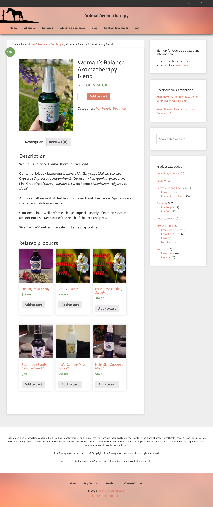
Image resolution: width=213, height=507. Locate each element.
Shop (188, 3)
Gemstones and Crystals (171, 188)
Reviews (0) (58, 142)
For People (57, 44)
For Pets (166, 211)
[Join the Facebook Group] (94, 496)
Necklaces (167, 242)
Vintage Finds (164, 226)
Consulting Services (168, 173)
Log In (138, 28)
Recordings (167, 253)
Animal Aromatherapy (106, 15)
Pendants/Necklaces (173, 196)
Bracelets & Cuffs (171, 230)
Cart (203, 3)
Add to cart (98, 96)
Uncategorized (165, 218)
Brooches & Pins (170, 234)
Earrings (166, 192)
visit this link (183, 65)
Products (43, 44)
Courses (161, 181)
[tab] (34, 142)
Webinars (162, 249)
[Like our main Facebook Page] (119, 496)
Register (166, 257)
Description (34, 142)
